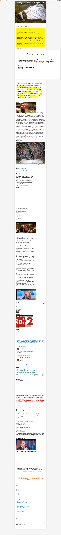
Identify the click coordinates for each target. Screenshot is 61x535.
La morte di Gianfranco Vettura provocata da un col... (22, 503)
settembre (19, 494)
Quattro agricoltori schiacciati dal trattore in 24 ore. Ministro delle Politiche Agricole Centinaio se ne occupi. (27, 342)
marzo (18, 499)
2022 (17, 485)
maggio (18, 497)
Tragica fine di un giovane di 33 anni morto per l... (22, 512)
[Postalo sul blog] (25, 185)
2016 (17, 490)
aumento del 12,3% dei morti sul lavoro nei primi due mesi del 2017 (23, 355)
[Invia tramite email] (24, 185)
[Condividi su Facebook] (26, 185)
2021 (17, 486)
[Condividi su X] (26, 185)
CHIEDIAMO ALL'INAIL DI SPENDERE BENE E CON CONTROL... (23, 506)
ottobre (18, 493)
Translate (21, 140)
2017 (17, 489)
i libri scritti (18, 171)
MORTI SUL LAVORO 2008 (19, 525)
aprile (18, 498)
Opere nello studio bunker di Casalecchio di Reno (21, 168)
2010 (17, 518)
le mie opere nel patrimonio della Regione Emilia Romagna (22, 170)
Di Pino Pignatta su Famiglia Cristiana (21, 501)
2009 (17, 519)
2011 (17, 517)
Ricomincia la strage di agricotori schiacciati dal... (22, 510)
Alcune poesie (18, 173)
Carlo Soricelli (21, 310)
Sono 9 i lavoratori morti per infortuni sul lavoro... (22, 507)
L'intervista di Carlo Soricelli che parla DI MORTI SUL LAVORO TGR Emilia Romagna (25, 351)
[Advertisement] (30, 387)
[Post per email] (23, 185)
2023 (17, 484)
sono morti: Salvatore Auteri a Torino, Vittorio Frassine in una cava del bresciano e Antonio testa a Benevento (27, 353)
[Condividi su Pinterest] (27, 185)
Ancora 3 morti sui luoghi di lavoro (20, 511)
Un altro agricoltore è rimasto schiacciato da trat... (22, 502)
